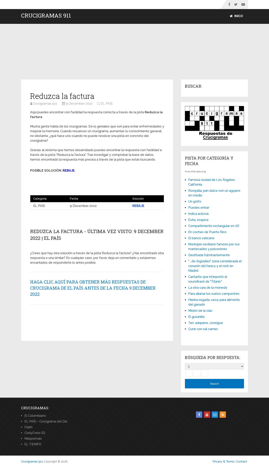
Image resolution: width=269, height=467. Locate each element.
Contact (241, 461)
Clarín (28, 427)
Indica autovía (198, 214)
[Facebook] (199, 414)
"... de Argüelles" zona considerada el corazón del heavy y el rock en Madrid (215, 266)
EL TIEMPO (32, 444)
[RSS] (223, 414)
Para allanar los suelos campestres (213, 294)
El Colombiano (35, 416)
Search (214, 383)
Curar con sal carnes (203, 329)
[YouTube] (207, 414)
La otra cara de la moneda (207, 287)
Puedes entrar (198, 207)
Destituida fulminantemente (209, 255)
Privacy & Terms (223, 461)
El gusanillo (196, 317)
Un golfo (194, 201)
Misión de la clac (200, 311)
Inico (238, 16)
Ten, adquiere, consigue (205, 323)
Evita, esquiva (198, 220)
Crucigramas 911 (46, 15)
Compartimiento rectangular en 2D (213, 226)
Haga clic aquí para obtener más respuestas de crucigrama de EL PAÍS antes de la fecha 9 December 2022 (93, 288)
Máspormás (33, 438)
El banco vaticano (201, 238)
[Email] (215, 414)
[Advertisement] (134, 51)
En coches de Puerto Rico (207, 232)
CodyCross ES (34, 433)
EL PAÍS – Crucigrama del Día (45, 421)
